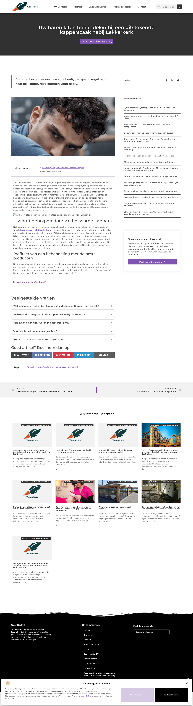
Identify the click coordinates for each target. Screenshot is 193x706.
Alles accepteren (137, 695)
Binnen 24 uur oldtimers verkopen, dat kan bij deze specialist (31, 508)
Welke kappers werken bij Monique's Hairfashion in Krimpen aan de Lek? (63, 306)
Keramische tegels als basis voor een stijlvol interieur (149, 156)
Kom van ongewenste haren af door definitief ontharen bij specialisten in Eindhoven (73, 509)
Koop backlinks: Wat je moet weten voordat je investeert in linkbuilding (99, 674)
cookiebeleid (86, 696)
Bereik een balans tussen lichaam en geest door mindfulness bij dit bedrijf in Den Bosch (31, 452)
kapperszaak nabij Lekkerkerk (35, 230)
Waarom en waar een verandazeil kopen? (114, 508)
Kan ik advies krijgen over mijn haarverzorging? (63, 322)
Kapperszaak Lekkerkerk (66, 367)
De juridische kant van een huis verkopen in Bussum (149, 133)
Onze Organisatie (97, 7)
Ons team (88, 635)
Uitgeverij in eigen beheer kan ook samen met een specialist (115, 451)
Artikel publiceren (122, 7)
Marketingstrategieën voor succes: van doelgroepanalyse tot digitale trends (151, 184)
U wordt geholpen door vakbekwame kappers (63, 168)
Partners (78, 7)
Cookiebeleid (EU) (91, 654)
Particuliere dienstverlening (96, 41)
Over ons (87, 630)
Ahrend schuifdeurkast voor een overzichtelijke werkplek (151, 176)
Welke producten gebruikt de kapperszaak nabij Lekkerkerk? (63, 314)
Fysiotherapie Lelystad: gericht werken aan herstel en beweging (149, 109)
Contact (142, 7)
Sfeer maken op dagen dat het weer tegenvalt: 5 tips (149, 162)
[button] (186, 683)
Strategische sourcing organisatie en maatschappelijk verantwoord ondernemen (149, 213)
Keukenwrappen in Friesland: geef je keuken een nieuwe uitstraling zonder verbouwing (151, 169)
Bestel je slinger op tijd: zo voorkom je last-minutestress (150, 191)
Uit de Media (89, 663)
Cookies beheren (171, 695)
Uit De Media (60, 7)
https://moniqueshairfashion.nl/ (29, 282)
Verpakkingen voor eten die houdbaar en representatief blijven (151, 117)
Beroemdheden (90, 659)
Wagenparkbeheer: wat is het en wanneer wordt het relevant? (149, 204)
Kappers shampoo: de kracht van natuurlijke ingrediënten (151, 197)
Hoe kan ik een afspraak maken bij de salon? (63, 339)
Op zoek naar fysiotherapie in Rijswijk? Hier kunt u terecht (74, 451)
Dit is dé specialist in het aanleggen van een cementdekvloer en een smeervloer (161, 508)
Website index (90, 668)
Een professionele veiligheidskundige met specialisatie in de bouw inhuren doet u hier (160, 452)
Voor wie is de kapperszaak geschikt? (63, 331)
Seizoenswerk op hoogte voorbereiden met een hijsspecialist (147, 125)
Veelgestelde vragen (51, 171)
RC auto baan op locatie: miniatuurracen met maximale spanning (150, 148)
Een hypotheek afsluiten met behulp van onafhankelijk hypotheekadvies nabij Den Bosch (30, 565)
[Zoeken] (179, 6)
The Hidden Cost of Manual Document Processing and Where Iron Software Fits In (150, 140)
